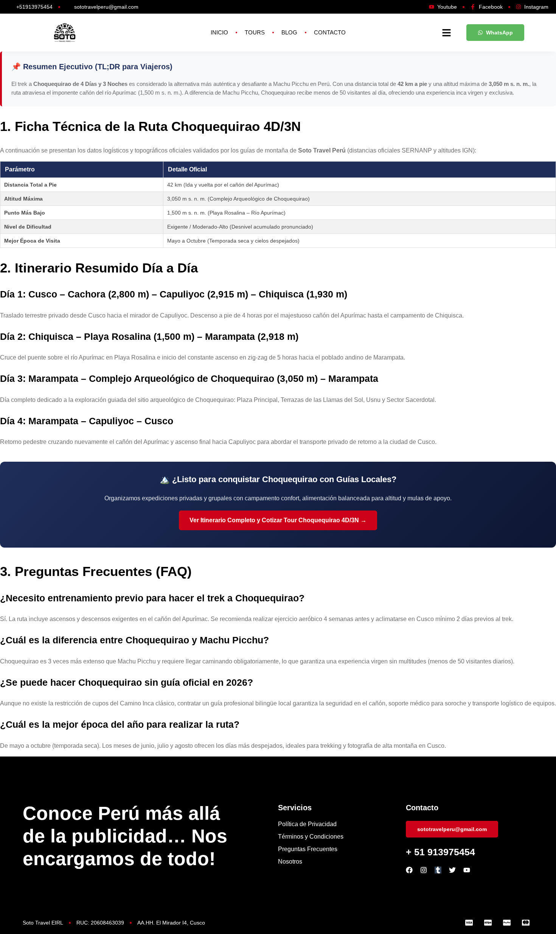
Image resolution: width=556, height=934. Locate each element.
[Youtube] (466, 870)
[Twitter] (452, 870)
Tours (255, 32)
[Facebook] (409, 870)
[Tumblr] (438, 870)
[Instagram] (423, 870)
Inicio (219, 32)
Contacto (330, 32)
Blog (289, 32)
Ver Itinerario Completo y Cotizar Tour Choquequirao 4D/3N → (278, 520)
